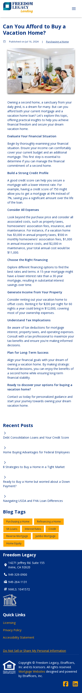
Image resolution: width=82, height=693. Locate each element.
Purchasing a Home (57, 41)
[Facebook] (65, 684)
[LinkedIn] (75, 684)
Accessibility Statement (18, 637)
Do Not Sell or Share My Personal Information (34, 651)
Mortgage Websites (32, 671)
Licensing (9, 623)
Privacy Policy (12, 630)
